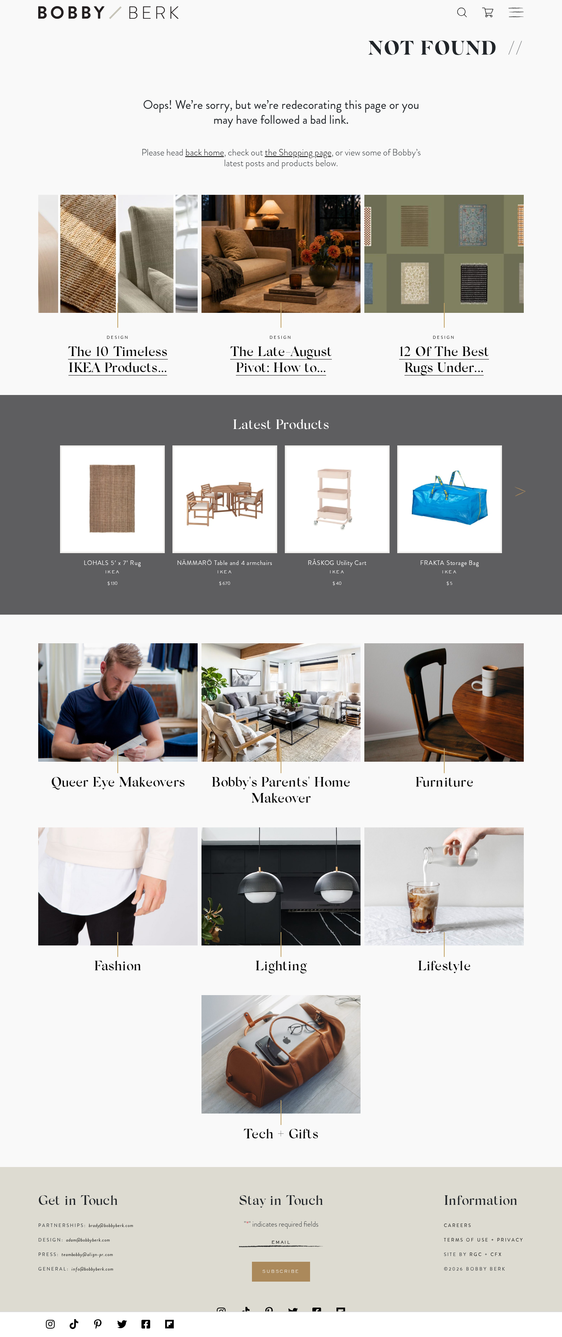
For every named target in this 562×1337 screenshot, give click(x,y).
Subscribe (281, 1272)
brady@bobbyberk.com (111, 1225)
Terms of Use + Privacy (484, 1240)
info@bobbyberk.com (92, 1269)
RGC (475, 1254)
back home (204, 152)
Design (118, 337)
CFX (496, 1254)
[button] (462, 12)
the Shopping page (298, 152)
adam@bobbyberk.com (88, 1240)
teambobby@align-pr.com (87, 1254)
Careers (458, 1225)
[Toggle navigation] (516, 12)
